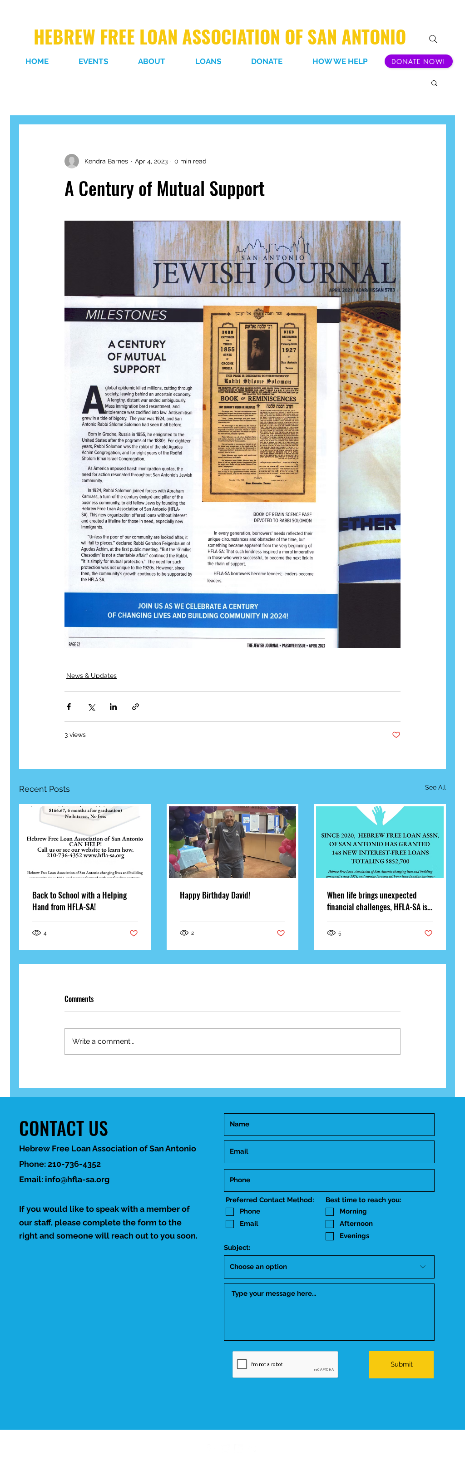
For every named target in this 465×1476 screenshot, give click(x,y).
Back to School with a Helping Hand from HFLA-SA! (79, 901)
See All (435, 787)
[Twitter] (252, 1448)
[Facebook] (211, 1448)
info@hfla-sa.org (77, 1179)
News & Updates (91, 675)
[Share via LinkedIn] (113, 706)
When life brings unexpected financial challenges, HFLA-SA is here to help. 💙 (377, 901)
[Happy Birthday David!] (233, 842)
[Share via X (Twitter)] (91, 706)
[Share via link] (135, 706)
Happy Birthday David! (215, 895)
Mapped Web (248, 1458)
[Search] (433, 39)
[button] (434, 82)
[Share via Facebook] (68, 706)
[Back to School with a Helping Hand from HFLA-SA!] (85, 842)
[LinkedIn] (225, 1448)
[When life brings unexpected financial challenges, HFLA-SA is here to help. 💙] (380, 842)
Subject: (237, 1247)
